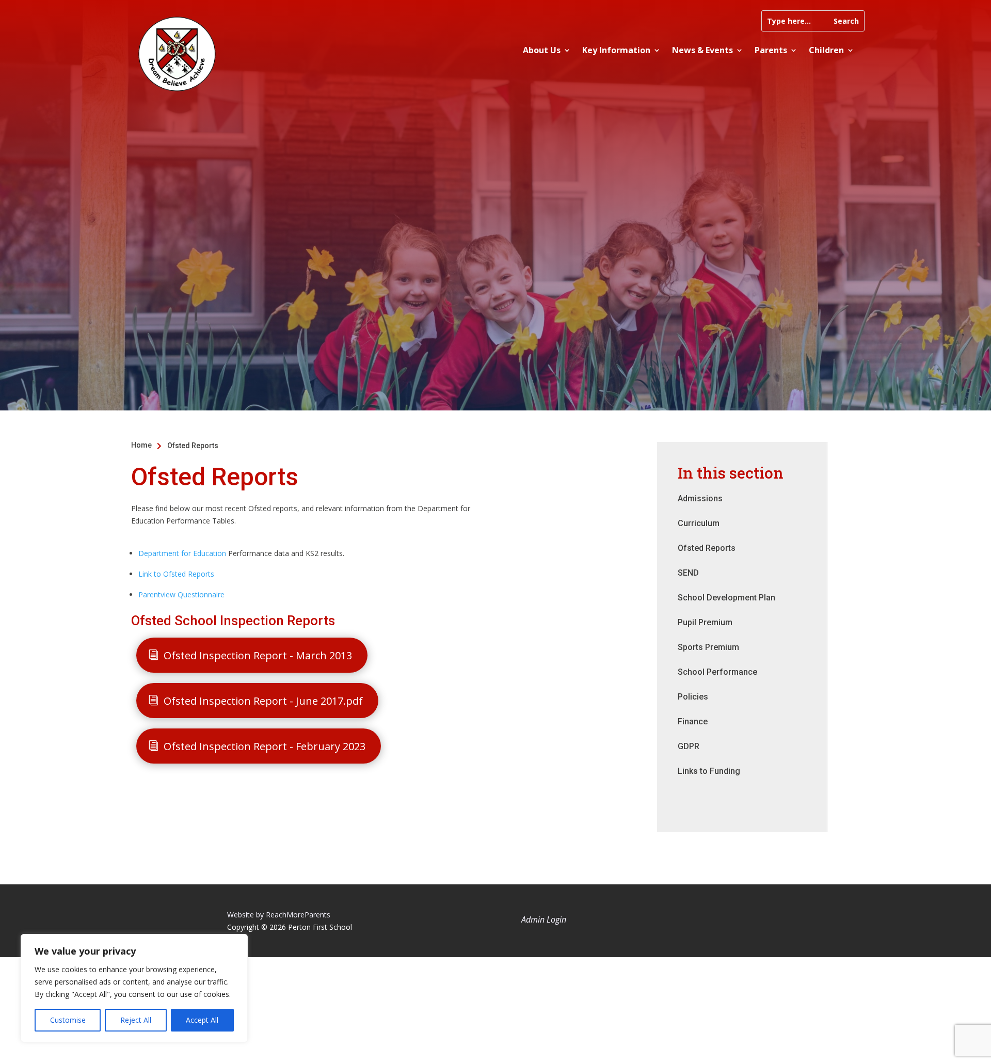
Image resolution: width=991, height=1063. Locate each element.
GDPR (688, 746)
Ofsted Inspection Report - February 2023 (264, 746)
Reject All (135, 1020)
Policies (693, 697)
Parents (771, 50)
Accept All (202, 1020)
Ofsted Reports (707, 548)
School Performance (717, 672)
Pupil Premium (705, 622)
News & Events (702, 50)
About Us (542, 50)
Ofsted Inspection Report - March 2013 (258, 655)
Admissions (700, 498)
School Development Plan (726, 597)
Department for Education (182, 553)
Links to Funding (709, 771)
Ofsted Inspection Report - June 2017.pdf (263, 701)
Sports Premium (708, 647)
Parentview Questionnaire (181, 594)
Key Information (616, 50)
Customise (68, 1020)
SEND (688, 573)
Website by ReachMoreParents (278, 914)
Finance (693, 721)
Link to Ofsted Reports (176, 574)
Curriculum (699, 523)
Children (826, 50)
